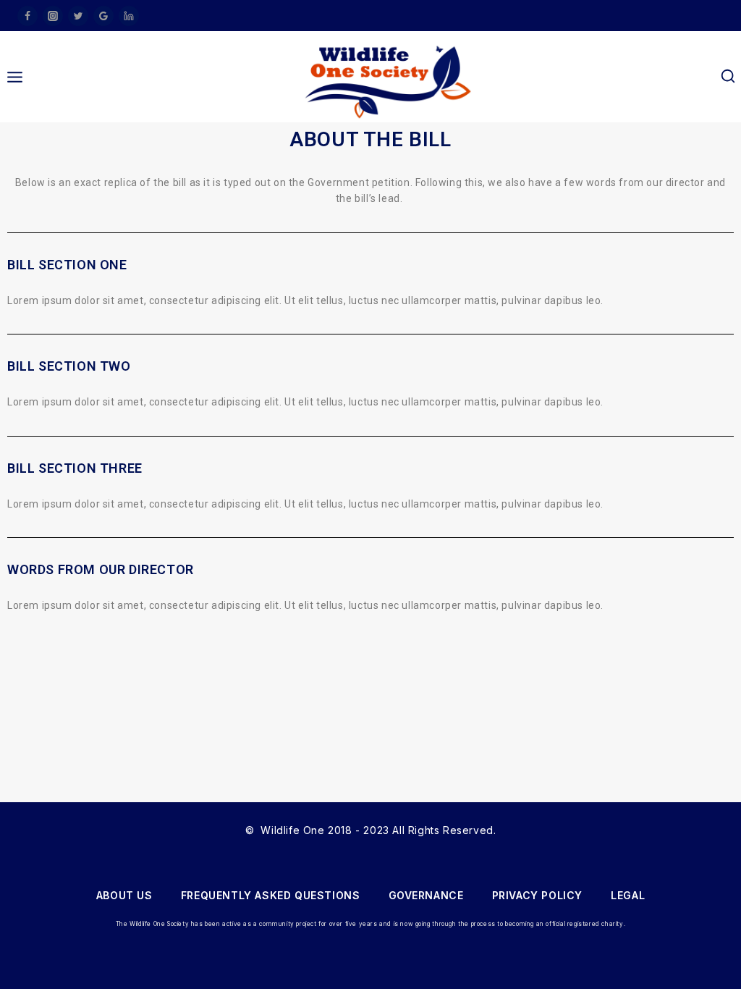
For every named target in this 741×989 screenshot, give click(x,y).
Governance (426, 895)
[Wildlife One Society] (388, 81)
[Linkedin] (129, 16)
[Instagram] (53, 16)
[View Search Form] (728, 77)
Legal (628, 895)
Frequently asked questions (270, 895)
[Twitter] (78, 16)
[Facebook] (27, 16)
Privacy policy (537, 895)
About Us (124, 895)
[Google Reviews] (103, 16)
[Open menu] (15, 77)
